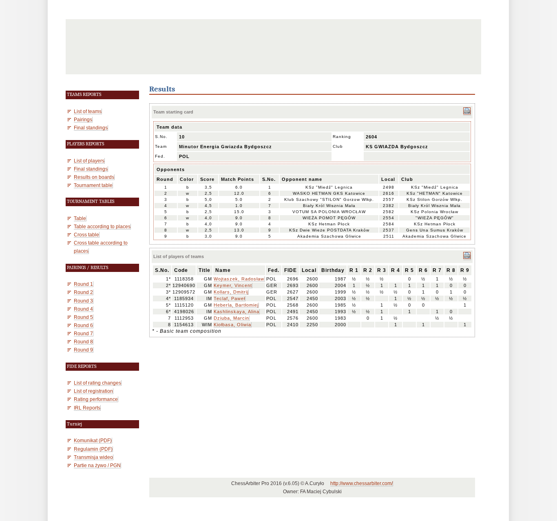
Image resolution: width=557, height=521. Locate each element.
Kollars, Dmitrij (231, 291)
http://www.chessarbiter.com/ (361, 483)
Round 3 (83, 300)
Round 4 (83, 309)
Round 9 (83, 349)
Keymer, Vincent (233, 285)
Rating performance (96, 399)
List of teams (88, 111)
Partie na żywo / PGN (97, 465)
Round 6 (83, 325)
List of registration (93, 391)
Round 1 (83, 284)
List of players (89, 160)
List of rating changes (97, 382)
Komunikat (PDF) (93, 440)
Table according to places (102, 226)
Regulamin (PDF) (93, 449)
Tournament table (93, 185)
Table (80, 218)
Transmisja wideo (93, 457)
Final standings (91, 127)
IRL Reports (87, 407)
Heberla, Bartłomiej (236, 305)
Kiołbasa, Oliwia (232, 324)
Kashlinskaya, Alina (236, 311)
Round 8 (83, 341)
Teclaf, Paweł (229, 298)
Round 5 (83, 317)
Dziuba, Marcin (231, 318)
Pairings (83, 119)
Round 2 (83, 292)
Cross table (86, 234)
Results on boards (94, 177)
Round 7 (83, 333)
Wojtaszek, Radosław (239, 278)
